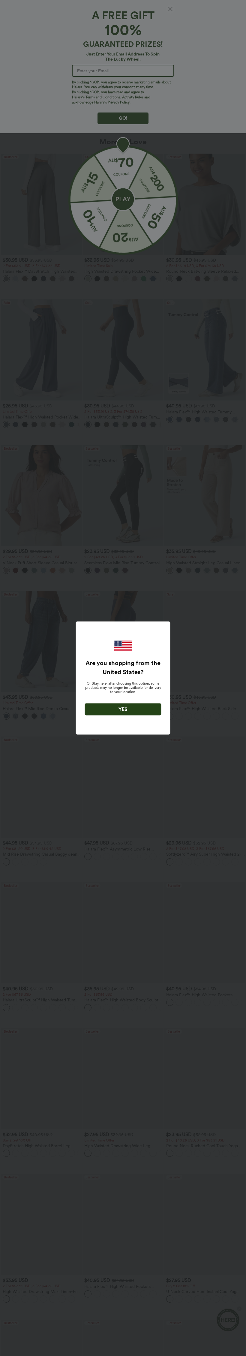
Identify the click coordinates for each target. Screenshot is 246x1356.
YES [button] (123, 709)
